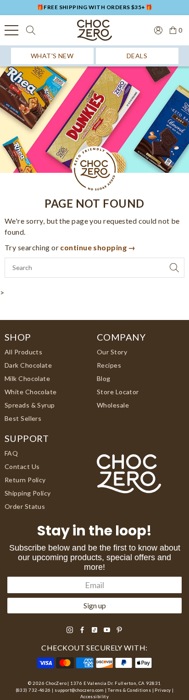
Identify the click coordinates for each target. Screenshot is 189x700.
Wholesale (113, 405)
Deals (137, 56)
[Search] (31, 30)
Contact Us (22, 466)
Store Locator (118, 392)
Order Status (25, 506)
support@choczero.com (79, 690)
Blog (104, 378)
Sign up (94, 605)
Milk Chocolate (27, 378)
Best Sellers (23, 418)
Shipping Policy (28, 493)
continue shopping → (97, 247)
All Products (23, 352)
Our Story (112, 352)
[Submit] (174, 268)
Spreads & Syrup (30, 405)
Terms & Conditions (129, 690)
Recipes (109, 365)
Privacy (163, 690)
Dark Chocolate (28, 365)
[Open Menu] (11, 30)
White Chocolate (31, 392)
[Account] (154, 29)
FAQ (11, 453)
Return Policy (25, 480)
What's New (52, 56)
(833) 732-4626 (33, 690)
